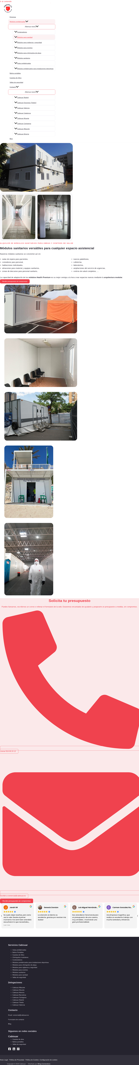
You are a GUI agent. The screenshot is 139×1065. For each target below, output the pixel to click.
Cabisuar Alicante (23, 118)
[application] (26, 22)
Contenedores (22, 32)
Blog (11, 139)
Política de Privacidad (16, 1060)
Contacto (13, 87)
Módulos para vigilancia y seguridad (29, 42)
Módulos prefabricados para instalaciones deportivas (35, 69)
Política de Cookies (32, 1060)
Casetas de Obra (15, 78)
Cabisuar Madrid (23, 97)
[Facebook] (9, 1050)
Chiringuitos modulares (20, 957)
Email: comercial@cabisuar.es (18, 1015)
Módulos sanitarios (23, 58)
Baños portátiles (15, 73)
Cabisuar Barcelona (19, 995)
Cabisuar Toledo (18, 1002)
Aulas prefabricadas (24, 63)
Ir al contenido (6, 1)
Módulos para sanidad (24, 37)
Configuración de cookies (48, 1060)
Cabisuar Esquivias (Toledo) (26, 103)
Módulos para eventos (24, 48)
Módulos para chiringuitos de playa (29, 53)
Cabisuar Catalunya (24, 113)
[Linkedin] (13, 1050)
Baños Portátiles (18, 952)
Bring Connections (44, 1064)
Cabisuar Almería (23, 134)
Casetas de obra (18, 1039)
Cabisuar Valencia (23, 108)
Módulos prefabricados (17, 21)
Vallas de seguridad (16, 82)
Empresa (13, 17)
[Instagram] (18, 1050)
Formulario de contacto (16, 1019)
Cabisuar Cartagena (24, 123)
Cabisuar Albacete (23, 129)
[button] (137, 915)
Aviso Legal (4, 1060)
